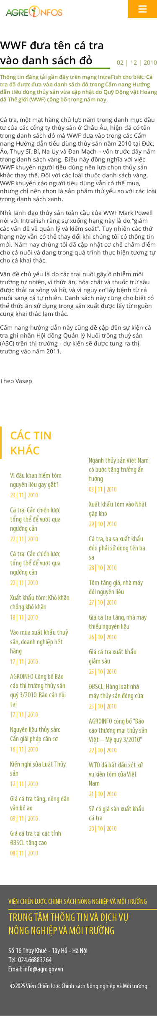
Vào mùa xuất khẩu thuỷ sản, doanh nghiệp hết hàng (39, 642)
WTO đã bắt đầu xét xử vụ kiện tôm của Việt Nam (116, 775)
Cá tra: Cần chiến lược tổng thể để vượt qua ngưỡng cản (35, 520)
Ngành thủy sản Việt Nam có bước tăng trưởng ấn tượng (119, 470)
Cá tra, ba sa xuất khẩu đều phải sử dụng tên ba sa (117, 549)
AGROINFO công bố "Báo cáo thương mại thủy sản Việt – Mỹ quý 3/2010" (118, 731)
